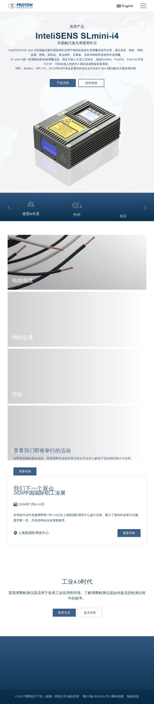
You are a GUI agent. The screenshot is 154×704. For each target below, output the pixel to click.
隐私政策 (133, 696)
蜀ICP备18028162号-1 (97, 696)
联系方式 (64, 612)
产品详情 (63, 82)
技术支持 (90, 612)
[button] (9, 207)
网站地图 (118, 696)
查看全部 (25, 470)
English (127, 6)
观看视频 (91, 82)
